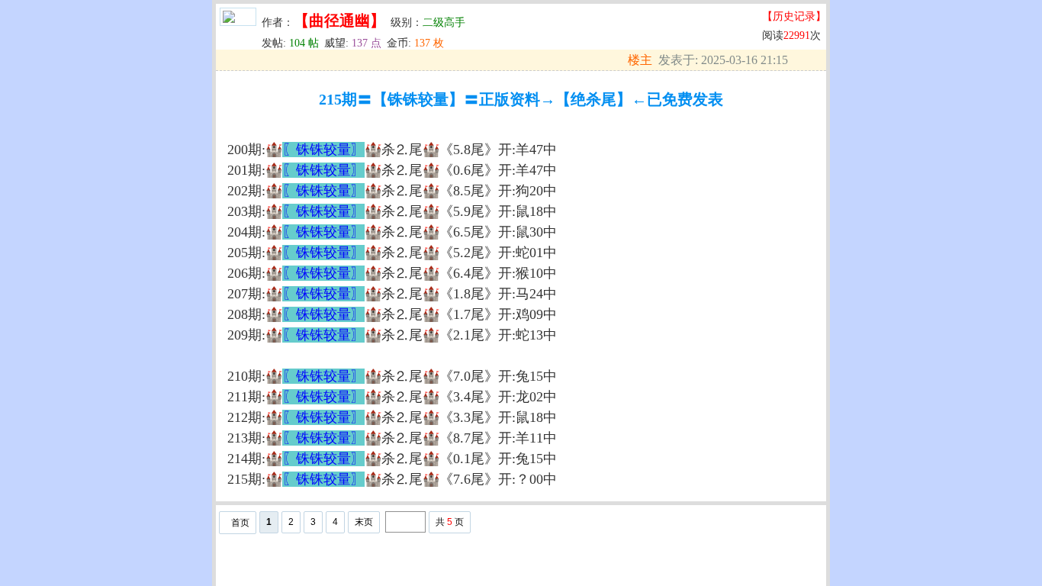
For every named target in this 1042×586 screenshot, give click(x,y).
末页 (364, 522)
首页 (240, 522)
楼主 (640, 59)
